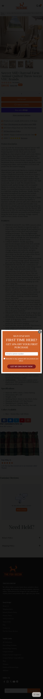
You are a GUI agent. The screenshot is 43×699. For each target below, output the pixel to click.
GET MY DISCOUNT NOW (21, 366)
